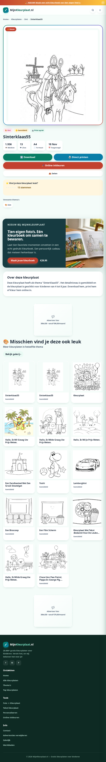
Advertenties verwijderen (15, 735)
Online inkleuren (11, 717)
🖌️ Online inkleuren (53, 165)
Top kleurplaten (10, 690)
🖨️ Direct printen (78, 157)
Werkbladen (9, 745)
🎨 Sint (8, 205)
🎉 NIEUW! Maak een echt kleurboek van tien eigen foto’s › (53, 2)
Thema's (7, 685)
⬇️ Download (27, 157)
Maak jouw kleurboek (23, 260)
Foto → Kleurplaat (11, 703)
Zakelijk (6, 740)
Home (6, 19)
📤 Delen (53, 173)
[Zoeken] (93, 10)
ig (12, 663)
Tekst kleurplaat (10, 708)
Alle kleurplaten (10, 680)
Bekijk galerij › (13, 354)
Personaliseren (10, 712)
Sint (26, 19)
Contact (6, 730)
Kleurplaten (16, 19)
